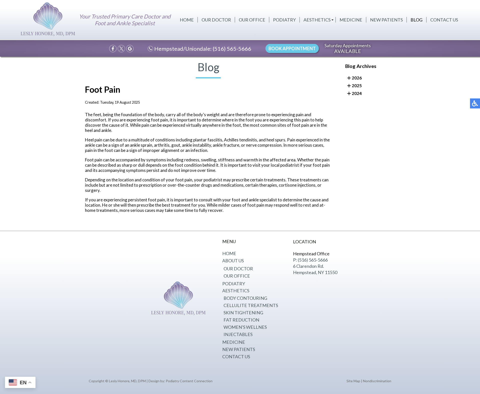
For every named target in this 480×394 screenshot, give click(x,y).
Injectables (238, 334)
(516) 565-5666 (232, 48)
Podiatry (284, 19)
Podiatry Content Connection (189, 381)
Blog (416, 19)
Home (187, 19)
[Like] (112, 48)
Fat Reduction (241, 320)
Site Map (353, 381)
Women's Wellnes (245, 327)
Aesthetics (317, 19)
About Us (233, 260)
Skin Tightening (243, 312)
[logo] (48, 20)
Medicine (351, 19)
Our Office (252, 19)
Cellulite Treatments (251, 305)
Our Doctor (216, 19)
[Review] (130, 48)
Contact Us (444, 19)
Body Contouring (245, 298)
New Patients (386, 19)
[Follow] (121, 48)
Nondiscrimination (377, 381)
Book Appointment (292, 48)
